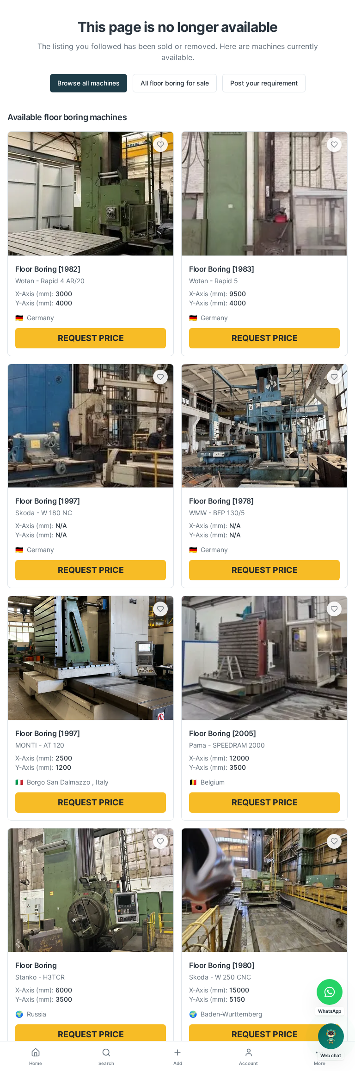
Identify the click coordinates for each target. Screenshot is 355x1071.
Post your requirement (264, 83)
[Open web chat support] (331, 1036)
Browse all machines (88, 83)
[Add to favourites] (160, 144)
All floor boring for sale (175, 83)
